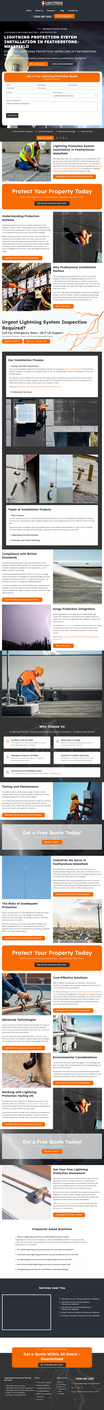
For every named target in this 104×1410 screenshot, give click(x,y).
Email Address (42, 85)
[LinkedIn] (57, 138)
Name (8, 85)
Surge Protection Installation (15, 1392)
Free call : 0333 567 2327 (36, 341)
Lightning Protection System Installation (74, 177)
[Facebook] (60, 138)
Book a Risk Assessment (63, 64)
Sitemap (61, 1393)
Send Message (12, 115)
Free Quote (62, 1384)
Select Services (57, 92)
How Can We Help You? (13, 100)
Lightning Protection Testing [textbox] (63, 96)
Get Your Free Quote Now (51, 1365)
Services (50, 10)
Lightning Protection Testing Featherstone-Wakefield (80, 1299)
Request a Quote (12, 341)
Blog (62, 10)
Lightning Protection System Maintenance (20, 1390)
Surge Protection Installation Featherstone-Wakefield (80, 1312)
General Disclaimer (43, 1385)
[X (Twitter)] (66, 138)
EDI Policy (40, 1399)
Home (28, 10)
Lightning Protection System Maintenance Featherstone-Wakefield (76, 1308)
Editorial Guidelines (43, 1391)
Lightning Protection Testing (69, 1215)
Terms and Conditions (44, 1382)
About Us (62, 1387)
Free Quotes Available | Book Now (51, 203)
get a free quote (37, 64)
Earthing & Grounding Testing (16, 1395)
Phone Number (73, 85)
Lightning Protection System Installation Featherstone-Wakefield (75, 1303)
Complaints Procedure (44, 1388)
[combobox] (75, 96)
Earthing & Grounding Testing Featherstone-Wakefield (80, 1316)
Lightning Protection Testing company (22, 258)
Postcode (9, 92)
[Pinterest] (63, 138)
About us (39, 10)
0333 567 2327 (43, 16)
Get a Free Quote (64, 16)
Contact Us (73, 10)
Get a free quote (63, 306)
